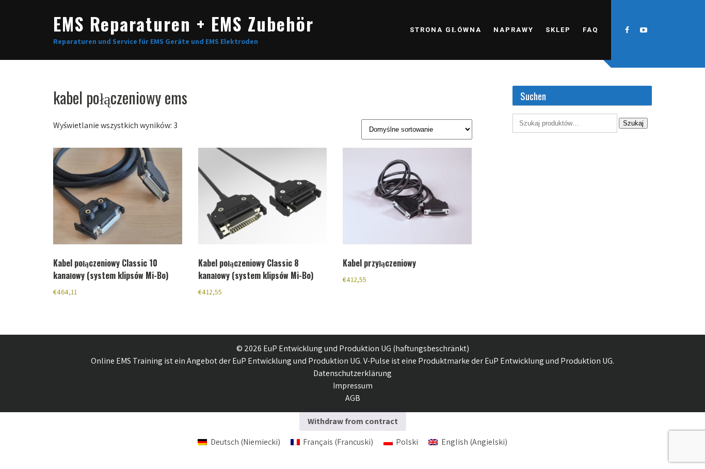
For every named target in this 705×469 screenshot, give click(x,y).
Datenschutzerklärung (352, 373)
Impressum (353, 385)
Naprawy (513, 30)
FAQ (590, 30)
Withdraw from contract (353, 421)
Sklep (558, 30)
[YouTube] (643, 30)
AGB (352, 398)
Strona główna (446, 30)
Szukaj (633, 123)
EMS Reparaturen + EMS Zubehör (183, 23)
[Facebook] (627, 30)
